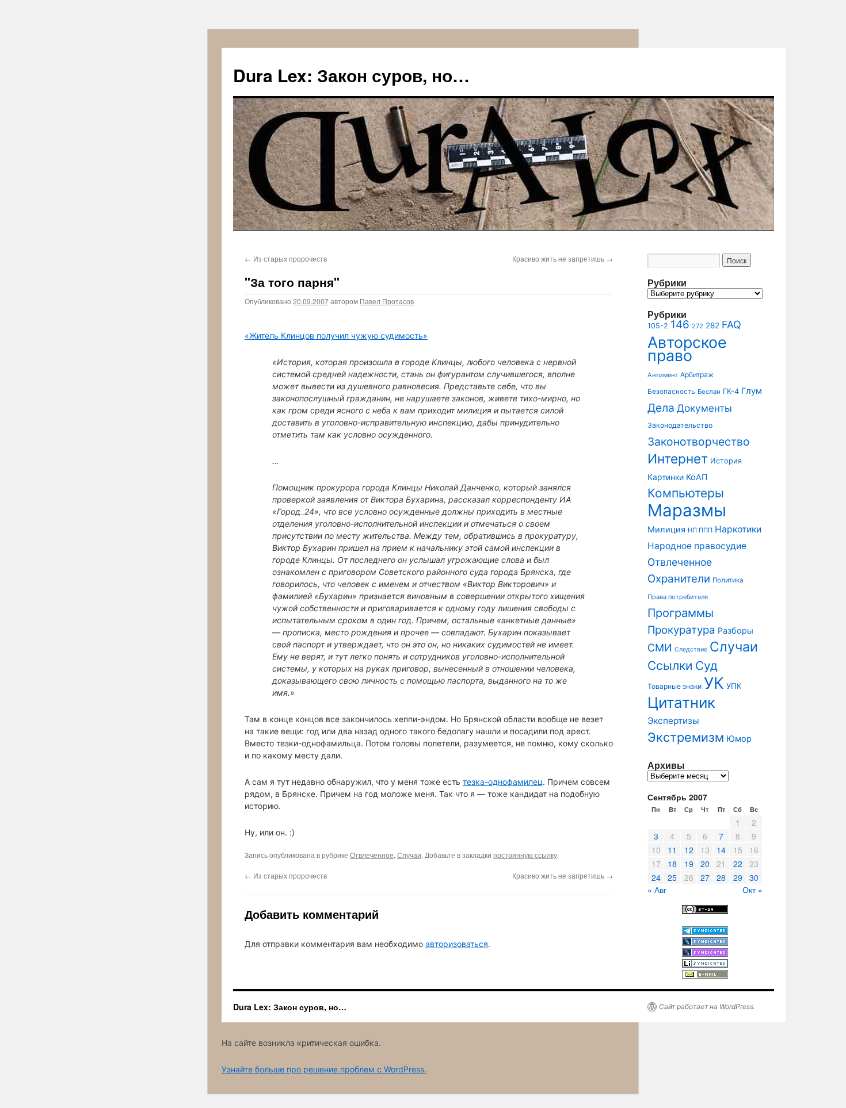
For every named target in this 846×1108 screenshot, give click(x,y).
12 (688, 850)
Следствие (690, 649)
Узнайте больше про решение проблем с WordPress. (324, 1069)
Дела (660, 408)
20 (705, 863)
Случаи (409, 855)
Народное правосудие (696, 545)
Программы (680, 613)
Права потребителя (677, 597)
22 (737, 863)
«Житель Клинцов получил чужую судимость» (336, 335)
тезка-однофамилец (503, 782)
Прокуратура (681, 630)
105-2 (657, 325)
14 (721, 850)
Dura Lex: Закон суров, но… (351, 75)
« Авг (656, 889)
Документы (704, 408)
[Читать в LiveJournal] (705, 943)
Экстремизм (685, 737)
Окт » (752, 889)
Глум (751, 391)
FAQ (731, 325)
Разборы (735, 630)
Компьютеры (685, 493)
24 (656, 877)
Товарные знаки (674, 686)
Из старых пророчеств (286, 258)
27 (705, 877)
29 (737, 877)
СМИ (659, 647)
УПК (734, 686)
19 (688, 863)
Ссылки (670, 665)
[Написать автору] (705, 975)
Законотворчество (698, 441)
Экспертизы (673, 720)
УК (714, 683)
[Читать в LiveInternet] (705, 964)
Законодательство (679, 425)
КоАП (696, 477)
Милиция (666, 529)
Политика (728, 580)
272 (697, 326)
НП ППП (700, 530)
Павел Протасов (387, 301)
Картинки (665, 477)
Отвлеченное (372, 855)
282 (712, 325)
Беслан (709, 392)
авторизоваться (456, 944)
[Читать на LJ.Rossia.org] (705, 954)
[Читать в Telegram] (705, 932)
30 (754, 877)
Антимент (662, 375)
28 (721, 877)
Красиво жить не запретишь (562, 258)
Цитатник (681, 702)
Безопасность (671, 392)
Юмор (739, 739)
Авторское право (687, 349)
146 (679, 324)
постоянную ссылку (525, 855)
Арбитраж (697, 374)
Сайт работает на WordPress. (707, 1006)
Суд (706, 665)
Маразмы (686, 510)
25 (672, 877)
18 (672, 863)
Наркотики (738, 529)
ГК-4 (731, 391)
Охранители (678, 578)
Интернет (677, 458)
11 (672, 850)
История (726, 461)
